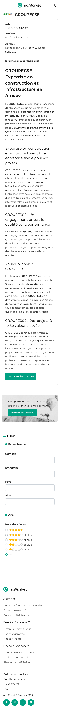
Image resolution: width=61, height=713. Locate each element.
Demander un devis (23, 412)
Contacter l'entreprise (21, 376)
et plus (27, 534)
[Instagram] (14, 702)
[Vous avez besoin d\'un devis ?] (29, 5)
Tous (12, 554)
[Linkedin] (23, 702)
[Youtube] (31, 702)
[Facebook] (6, 702)
